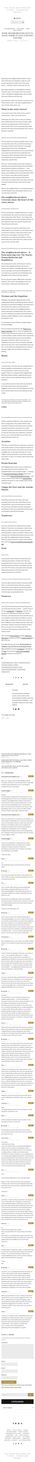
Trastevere (21, 669)
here (5, 651)
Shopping (10, 1435)
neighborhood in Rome (10, 667)
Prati (20, 667)
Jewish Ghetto (27, 478)
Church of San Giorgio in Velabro (13, 474)
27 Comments (23, 40)
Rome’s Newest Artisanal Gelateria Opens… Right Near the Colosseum (17, 761)
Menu (18, 18)
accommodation (7, 662)
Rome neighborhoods (9, 669)
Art (16, 1435)
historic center (7, 665)
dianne (3, 1091)
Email (3, 1368)
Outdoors (26, 1436)
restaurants (10, 611)
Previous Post (9, 684)
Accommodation (9, 28)
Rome (28, 28)
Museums (26, 1433)
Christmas (26, 1438)
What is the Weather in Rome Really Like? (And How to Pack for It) (16, 754)
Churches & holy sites (13, 1436)
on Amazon (20, 649)
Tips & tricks (17, 30)
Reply (31, 776)
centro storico (24, 662)
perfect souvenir (27, 638)
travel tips (5, 671)
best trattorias (14, 635)
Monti (16, 665)
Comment (4, 1342)
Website (4, 1375)
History (8, 1438)
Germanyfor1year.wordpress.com (10, 776)
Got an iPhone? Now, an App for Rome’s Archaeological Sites (15, 767)
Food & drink (23, 1431)
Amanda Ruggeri (5, 790)
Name (3, 1361)
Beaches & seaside (10, 1440)
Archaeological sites (13, 1433)
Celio (16, 662)
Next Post (25, 684)
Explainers (20, 28)
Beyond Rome (12, 1431)
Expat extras (24, 1435)
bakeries (19, 611)
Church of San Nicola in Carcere (20, 476)
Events (25, 1430)
